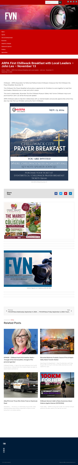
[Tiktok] (76, 1)
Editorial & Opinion (7, 46)
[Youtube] (71, 1)
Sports (3, 34)
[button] (56, 193)
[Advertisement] (61, 16)
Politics (3, 49)
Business (4, 40)
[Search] (60, 2)
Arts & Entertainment (7, 37)
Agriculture (4, 52)
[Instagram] (73, 1)
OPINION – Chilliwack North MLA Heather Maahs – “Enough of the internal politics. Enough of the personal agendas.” (19, 360)
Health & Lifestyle (6, 43)
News (3, 31)
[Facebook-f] (68, 1)
